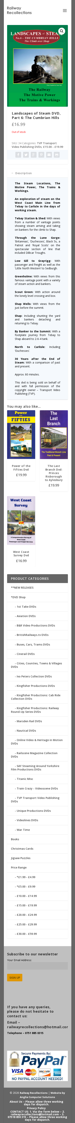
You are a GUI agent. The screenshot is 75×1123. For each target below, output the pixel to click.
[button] (61, 31)
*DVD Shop (18, 597)
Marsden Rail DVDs (29, 721)
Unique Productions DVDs (34, 811)
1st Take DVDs (26, 606)
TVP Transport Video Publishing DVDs (34, 145)
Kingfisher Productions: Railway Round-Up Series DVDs (35, 709)
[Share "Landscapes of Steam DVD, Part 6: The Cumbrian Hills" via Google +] (34, 155)
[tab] (37, 173)
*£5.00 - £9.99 (26, 886)
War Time (23, 830)
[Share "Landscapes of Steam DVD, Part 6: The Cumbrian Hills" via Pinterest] (41, 155)
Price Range (19, 867)
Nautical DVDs (26, 730)
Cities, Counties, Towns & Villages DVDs (36, 665)
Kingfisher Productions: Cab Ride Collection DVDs (35, 696)
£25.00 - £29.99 (27, 924)
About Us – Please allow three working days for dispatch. (36, 1103)
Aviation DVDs (26, 616)
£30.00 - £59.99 (27, 934)
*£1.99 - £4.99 (26, 877)
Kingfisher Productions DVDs (36, 686)
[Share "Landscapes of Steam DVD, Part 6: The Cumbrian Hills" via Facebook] (18, 155)
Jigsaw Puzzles (20, 858)
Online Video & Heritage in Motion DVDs (37, 741)
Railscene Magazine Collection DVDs (34, 754)
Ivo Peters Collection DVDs (34, 676)
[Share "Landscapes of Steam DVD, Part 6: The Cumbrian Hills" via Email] (49, 155)
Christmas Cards (22, 848)
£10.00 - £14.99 (27, 896)
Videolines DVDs (27, 820)
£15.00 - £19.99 (53, 147)
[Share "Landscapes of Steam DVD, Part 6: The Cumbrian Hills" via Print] (57, 155)
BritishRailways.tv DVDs (32, 635)
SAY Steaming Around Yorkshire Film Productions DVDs (35, 767)
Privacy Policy (36, 1108)
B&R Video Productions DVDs (36, 625)
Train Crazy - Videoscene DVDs (37, 788)
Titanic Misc (25, 779)
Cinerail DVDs (26, 654)
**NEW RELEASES (22, 587)
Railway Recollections (34, 1093)
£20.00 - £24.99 (27, 915)
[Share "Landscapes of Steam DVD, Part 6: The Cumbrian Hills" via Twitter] (26, 155)
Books (15, 839)
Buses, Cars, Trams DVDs (33, 644)
